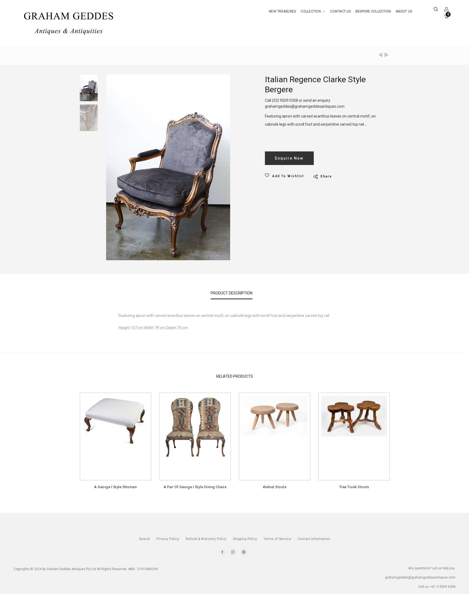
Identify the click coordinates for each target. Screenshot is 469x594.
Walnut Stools (275, 487)
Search (144, 539)
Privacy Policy (168, 539)
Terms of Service (277, 539)
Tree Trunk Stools (354, 487)
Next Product (385, 55)
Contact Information (313, 539)
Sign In (405, 71)
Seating (105, 55)
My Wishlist (409, 47)
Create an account (417, 83)
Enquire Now (289, 158)
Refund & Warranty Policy (206, 539)
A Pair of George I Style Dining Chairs (195, 487)
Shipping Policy (245, 539)
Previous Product (380, 55)
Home (85, 55)
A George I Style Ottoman (115, 487)
